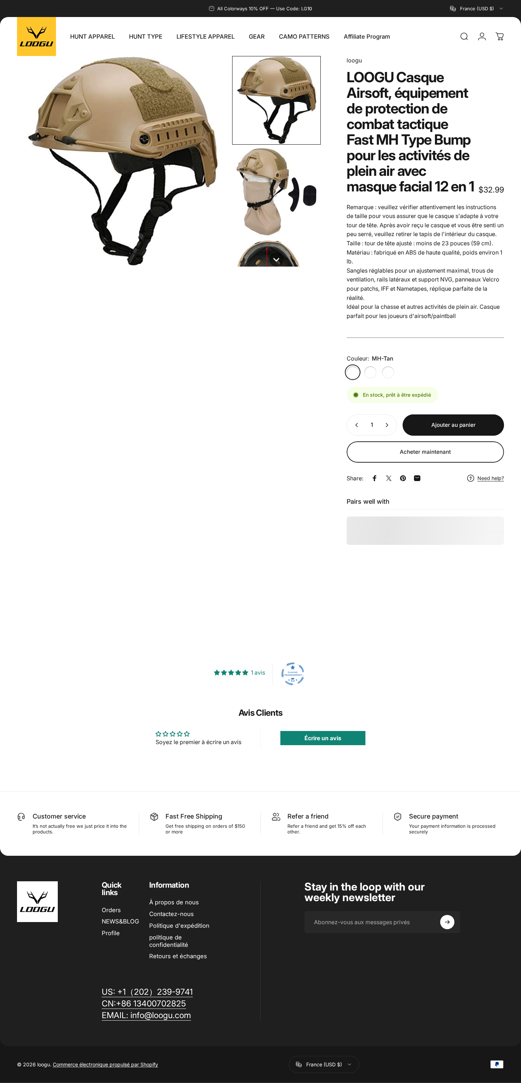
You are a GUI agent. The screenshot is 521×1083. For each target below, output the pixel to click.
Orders (111, 910)
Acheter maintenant (425, 451)
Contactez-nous (171, 913)
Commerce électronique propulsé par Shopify (105, 1064)
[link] (146, 1015)
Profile (111, 933)
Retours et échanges (178, 956)
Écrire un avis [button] (322, 738)
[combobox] (477, 8)
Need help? (490, 478)
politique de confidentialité (168, 941)
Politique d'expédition (179, 925)
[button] (276, 100)
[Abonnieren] (447, 922)
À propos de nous (174, 902)
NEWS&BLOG (120, 921)
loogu (354, 60)
